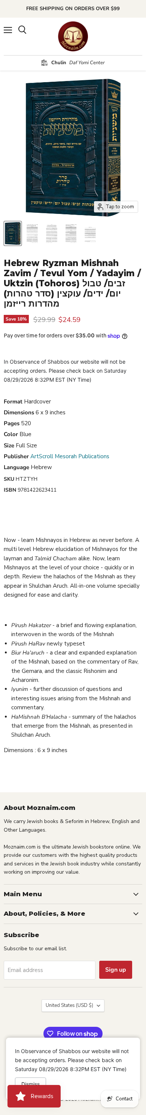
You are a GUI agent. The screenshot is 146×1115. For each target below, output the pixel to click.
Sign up (115, 970)
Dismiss (30, 1084)
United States (69, 1005)
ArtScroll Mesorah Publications (69, 456)
